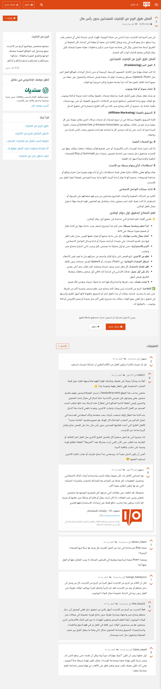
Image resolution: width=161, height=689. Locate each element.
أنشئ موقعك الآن (40, 106)
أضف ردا (119, 359)
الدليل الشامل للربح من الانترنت (32, 133)
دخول (94, 327)
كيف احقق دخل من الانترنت (34, 156)
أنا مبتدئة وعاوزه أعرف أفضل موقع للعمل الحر (27, 148)
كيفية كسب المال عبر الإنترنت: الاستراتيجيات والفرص (27, 141)
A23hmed (144, 24)
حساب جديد (114, 327)
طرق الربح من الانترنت (37, 126)
